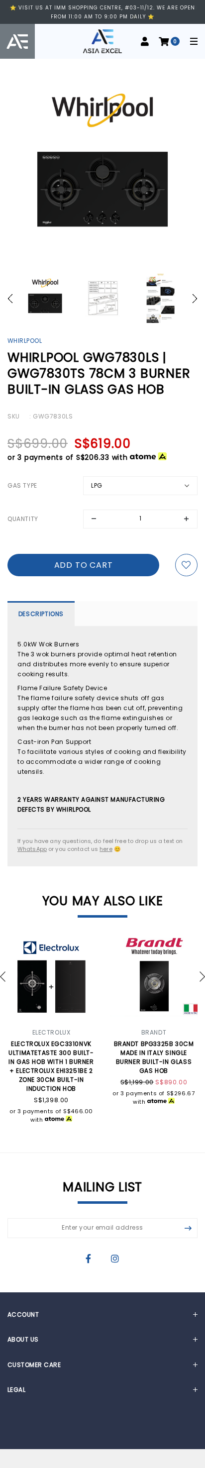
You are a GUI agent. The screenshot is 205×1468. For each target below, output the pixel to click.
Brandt (154, 1032)
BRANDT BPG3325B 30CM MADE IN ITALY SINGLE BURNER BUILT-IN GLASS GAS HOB (154, 1057)
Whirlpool (24, 340)
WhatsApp (32, 849)
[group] (44, 298)
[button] (12, 298)
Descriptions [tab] (41, 614)
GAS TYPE (22, 485)
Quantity (22, 519)
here (106, 849)
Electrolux (51, 1032)
